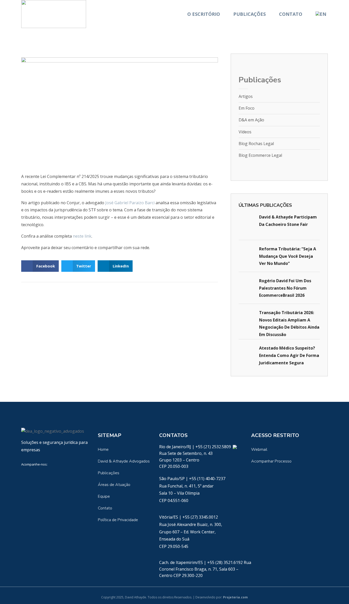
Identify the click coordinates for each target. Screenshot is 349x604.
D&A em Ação (251, 120)
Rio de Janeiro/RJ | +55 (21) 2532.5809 (195, 446)
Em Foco (246, 108)
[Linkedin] (25, 476)
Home (103, 449)
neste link (82, 236)
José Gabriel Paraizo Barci (130, 202)
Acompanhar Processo (271, 461)
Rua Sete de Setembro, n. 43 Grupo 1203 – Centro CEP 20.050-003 (186, 460)
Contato (290, 14)
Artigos (246, 96)
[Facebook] (41, 476)
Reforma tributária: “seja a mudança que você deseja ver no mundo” (287, 256)
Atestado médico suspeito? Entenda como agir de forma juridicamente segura (289, 355)
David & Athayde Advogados (124, 461)
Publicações (249, 14)
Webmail (259, 449)
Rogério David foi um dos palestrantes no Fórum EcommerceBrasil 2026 (285, 288)
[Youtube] (57, 476)
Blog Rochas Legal (256, 143)
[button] (40, 266)
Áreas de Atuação (114, 484)
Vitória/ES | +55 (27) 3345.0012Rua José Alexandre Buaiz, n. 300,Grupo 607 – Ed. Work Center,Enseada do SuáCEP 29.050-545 (190, 531)
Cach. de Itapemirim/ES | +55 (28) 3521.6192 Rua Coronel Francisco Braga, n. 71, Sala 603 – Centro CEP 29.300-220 (205, 569)
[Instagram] (73, 476)
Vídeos (245, 132)
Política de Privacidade (118, 520)
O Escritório (203, 14)
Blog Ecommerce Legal (260, 155)
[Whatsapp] (234, 446)
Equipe (104, 496)
